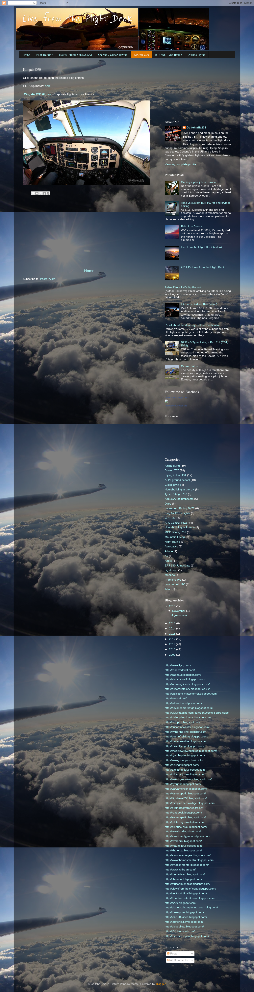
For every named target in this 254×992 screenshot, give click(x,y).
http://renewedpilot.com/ (180, 670)
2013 (172, 633)
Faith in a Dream (191, 226)
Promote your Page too (176, 405)
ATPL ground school (177, 480)
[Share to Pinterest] (48, 193)
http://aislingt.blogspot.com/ (182, 764)
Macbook (170, 574)
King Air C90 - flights (177, 513)
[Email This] (33, 193)
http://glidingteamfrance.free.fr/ (184, 807)
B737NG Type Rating (168, 55)
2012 (172, 639)
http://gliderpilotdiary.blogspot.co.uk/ (187, 688)
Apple (168, 560)
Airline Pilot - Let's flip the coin (183, 287)
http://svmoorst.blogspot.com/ (183, 841)
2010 (172, 649)
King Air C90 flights (37, 94)
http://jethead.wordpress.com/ (183, 703)
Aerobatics (171, 546)
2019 (172, 606)
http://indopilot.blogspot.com (182, 722)
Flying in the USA (175, 475)
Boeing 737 (172, 470)
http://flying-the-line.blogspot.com (185, 731)
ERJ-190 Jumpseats (177, 565)
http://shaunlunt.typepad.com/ (183, 879)
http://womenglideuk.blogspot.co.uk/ (187, 684)
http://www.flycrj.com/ (178, 665)
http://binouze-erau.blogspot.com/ (186, 826)
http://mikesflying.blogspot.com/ (184, 746)
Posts (173, 953)
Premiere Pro (173, 579)
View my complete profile (180, 164)
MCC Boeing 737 (175, 532)
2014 (172, 628)
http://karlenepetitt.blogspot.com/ (185, 793)
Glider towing (173, 484)
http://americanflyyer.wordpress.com (187, 836)
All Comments (178, 960)
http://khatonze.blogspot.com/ (183, 850)
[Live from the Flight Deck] (166, 401)
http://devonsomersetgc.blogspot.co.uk (189, 707)
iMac (168, 589)
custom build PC (175, 584)
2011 (172, 644)
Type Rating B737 (176, 494)
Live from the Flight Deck (77, 18)
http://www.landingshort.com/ (183, 831)
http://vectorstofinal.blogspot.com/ (186, 893)
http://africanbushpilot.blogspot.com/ (187, 883)
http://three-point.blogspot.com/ (184, 912)
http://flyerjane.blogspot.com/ (183, 784)
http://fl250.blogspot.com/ (180, 902)
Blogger (160, 983)
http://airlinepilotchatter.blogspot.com (188, 717)
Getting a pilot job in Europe (198, 182)
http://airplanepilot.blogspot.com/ (185, 769)
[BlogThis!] (37, 193)
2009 (172, 654)
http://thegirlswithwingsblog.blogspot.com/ (191, 750)
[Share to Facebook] (44, 193)
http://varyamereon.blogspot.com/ (186, 788)
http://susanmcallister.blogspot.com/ (187, 727)
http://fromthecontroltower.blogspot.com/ (190, 898)
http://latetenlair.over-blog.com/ (184, 921)
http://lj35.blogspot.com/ (180, 931)
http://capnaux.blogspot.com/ (183, 674)
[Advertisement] (89, 235)
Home (26, 55)
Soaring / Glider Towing (113, 55)
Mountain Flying (175, 537)
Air (166, 556)
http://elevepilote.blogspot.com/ (184, 926)
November (179, 610)
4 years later (179, 615)
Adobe (169, 551)
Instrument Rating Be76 (179, 508)
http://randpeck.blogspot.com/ (183, 812)
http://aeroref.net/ (176, 698)
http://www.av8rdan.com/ (180, 869)
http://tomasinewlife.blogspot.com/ (186, 741)
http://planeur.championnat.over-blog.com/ (191, 907)
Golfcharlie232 (196, 127)
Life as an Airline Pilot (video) (199, 304)
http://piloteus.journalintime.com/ (185, 774)
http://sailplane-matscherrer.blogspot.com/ (191, 693)
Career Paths (189, 366)
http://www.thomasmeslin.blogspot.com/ (189, 860)
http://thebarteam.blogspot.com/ (185, 874)
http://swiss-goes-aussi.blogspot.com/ (188, 779)
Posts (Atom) (48, 278)
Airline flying (172, 465)
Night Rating (172, 541)
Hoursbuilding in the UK (179, 489)
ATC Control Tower (177, 522)
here (48, 86)
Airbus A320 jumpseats (179, 498)
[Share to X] (40, 193)
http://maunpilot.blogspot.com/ (184, 845)
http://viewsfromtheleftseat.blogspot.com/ (190, 888)
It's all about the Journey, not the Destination (192, 325)
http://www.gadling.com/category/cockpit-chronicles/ (197, 712)
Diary (168, 503)
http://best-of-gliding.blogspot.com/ (186, 736)
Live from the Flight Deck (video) (201, 247)
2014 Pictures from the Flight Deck (202, 267)
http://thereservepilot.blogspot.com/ (187, 936)
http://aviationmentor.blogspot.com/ (187, 864)
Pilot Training (44, 55)
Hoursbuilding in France (180, 527)
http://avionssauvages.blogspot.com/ (188, 855)
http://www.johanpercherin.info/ (184, 760)
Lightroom (171, 570)
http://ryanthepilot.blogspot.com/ (185, 755)
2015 (172, 623)
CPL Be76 (171, 517)
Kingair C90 (141, 55)
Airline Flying (197, 55)
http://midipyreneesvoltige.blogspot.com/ (190, 803)
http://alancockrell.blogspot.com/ (185, 679)
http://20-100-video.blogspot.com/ (186, 917)
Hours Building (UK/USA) (75, 55)
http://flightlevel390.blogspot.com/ (186, 798)
